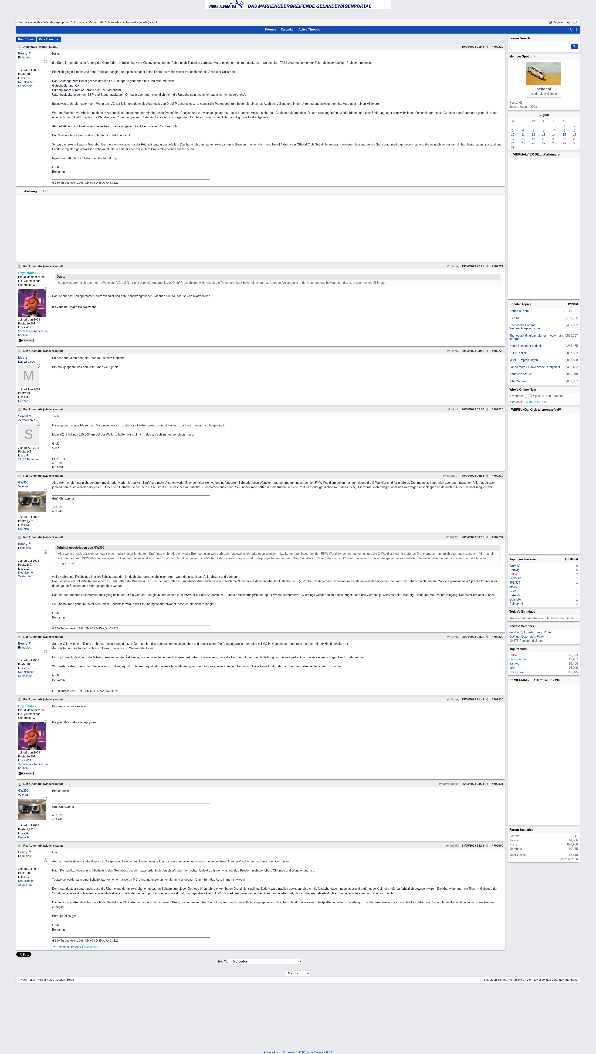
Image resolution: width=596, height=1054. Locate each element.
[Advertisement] (158, 228)
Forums (79, 22)
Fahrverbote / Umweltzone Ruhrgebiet (534, 367)
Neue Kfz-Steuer (520, 374)
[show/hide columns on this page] (576, 29)
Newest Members (521, 626)
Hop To (222, 961)
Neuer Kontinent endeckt (526, 346)
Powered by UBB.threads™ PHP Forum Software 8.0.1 (298, 1052)
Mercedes (114, 22)
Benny (454, 266)
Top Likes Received (523, 559)
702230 (498, 475)
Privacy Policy (26, 979)
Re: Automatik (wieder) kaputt (43, 266)
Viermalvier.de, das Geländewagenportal (43, 22)
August (543, 115)
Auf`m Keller (517, 353)
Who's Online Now (522, 389)
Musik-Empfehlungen (523, 360)
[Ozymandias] (32, 316)
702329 (498, 636)
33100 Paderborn (29, 459)
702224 (498, 409)
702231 (498, 537)
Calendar (287, 29)
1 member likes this (68, 947)
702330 (498, 699)
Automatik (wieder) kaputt (40, 46)
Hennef (22, 401)
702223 (498, 351)
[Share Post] (487, 46)
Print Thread (26, 39)
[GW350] (32, 511)
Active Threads (309, 29)
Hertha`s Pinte (519, 311)
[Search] (570, 30)
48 (520, 102)
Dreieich (23, 529)
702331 (498, 784)
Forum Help (516, 979)
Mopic (455, 409)
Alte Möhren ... (519, 381)
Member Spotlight (522, 56)
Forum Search (519, 38)
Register (558, 22)
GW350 (454, 537)
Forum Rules (46, 979)
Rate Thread (47, 39)
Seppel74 (452, 475)
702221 (498, 266)
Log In (574, 22)
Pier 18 (514, 318)
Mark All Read (65, 979)
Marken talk (96, 22)
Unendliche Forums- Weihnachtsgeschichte (524, 326)
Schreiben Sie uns (495, 979)
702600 (498, 845)
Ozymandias (450, 784)
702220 (498, 46)
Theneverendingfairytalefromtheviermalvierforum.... (536, 337)
